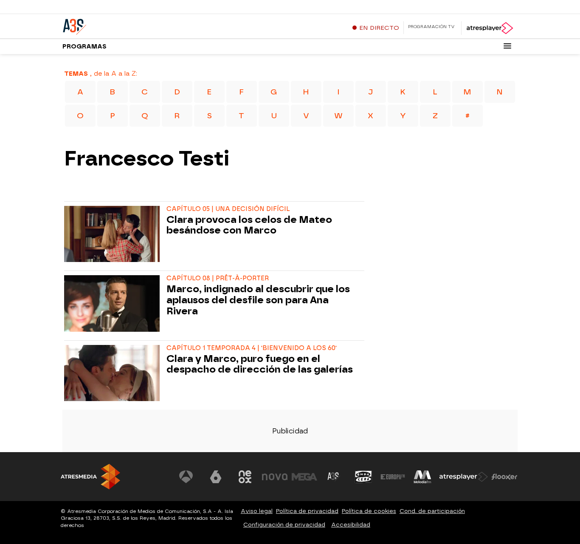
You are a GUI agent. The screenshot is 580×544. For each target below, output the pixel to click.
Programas (84, 46)
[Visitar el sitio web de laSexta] (215, 476)
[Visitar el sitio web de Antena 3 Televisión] (186, 476)
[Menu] (507, 46)
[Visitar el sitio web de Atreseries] (333, 476)
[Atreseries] (115, 25)
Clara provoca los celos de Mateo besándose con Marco (249, 225)
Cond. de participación (432, 511)
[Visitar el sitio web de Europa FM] (392, 476)
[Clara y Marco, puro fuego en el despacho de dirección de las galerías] (113, 373)
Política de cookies (369, 511)
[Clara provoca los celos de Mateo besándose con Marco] (113, 234)
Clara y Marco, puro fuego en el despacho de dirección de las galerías (259, 364)
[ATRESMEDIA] (90, 477)
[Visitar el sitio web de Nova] (274, 476)
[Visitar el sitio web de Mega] (304, 476)
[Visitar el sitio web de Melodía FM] (422, 476)
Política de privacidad (307, 511)
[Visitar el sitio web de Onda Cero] (363, 476)
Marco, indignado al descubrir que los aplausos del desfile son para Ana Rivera (258, 300)
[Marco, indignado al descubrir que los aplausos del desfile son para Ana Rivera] (113, 303)
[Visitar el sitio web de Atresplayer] (463, 476)
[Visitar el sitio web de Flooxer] (504, 476)
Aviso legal (257, 511)
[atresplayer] (489, 28)
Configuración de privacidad (284, 524)
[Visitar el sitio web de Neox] (245, 476)
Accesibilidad (350, 524)
